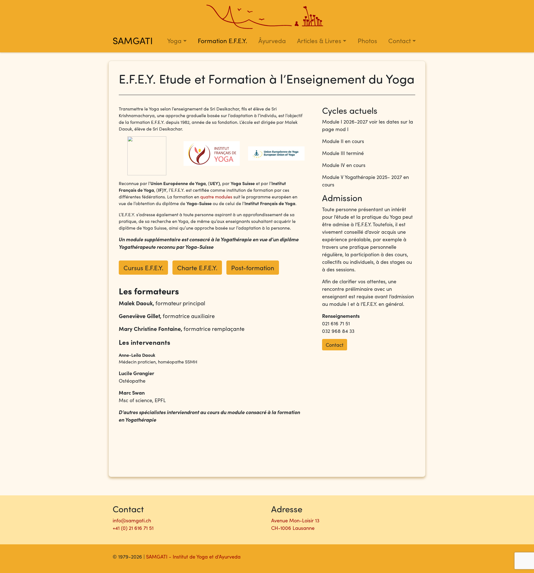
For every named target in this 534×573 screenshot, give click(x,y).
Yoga (174, 40)
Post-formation (252, 267)
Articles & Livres (319, 40)
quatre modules (216, 196)
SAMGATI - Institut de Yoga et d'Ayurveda (193, 556)
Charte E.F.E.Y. (197, 267)
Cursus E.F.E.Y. (143, 267)
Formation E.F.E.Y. (222, 40)
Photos (367, 40)
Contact (399, 40)
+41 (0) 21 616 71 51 (133, 527)
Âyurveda (272, 40)
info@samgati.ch (132, 520)
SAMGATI (133, 40)
